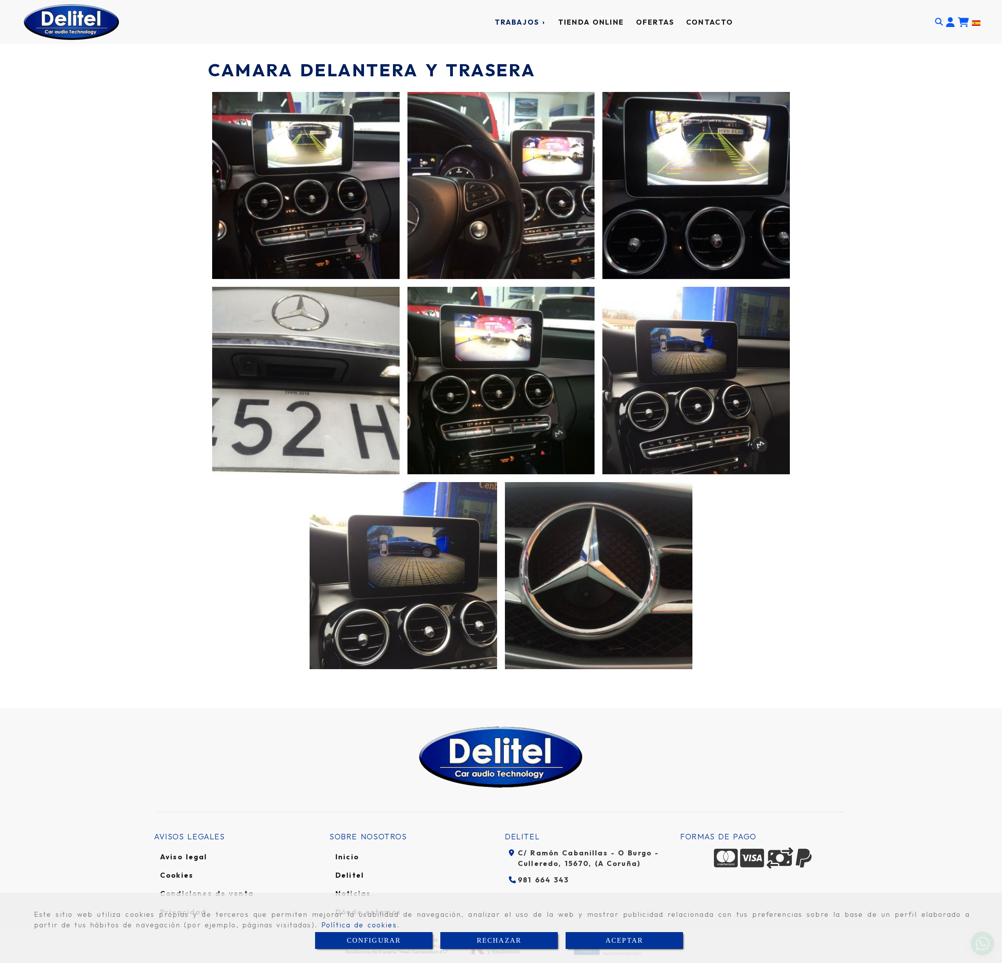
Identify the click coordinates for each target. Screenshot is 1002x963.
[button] (950, 22)
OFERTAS (655, 22)
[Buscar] (939, 21)
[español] (976, 22)
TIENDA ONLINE (591, 22)
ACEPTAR (624, 940)
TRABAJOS (518, 22)
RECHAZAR (499, 940)
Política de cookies (359, 924)
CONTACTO (709, 22)
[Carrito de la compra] (963, 22)
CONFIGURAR (374, 940)
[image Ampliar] (306, 185)
